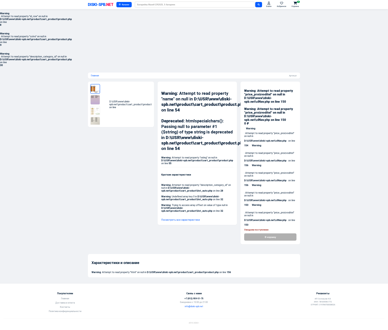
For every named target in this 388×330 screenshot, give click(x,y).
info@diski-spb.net (194, 306)
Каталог (125, 4)
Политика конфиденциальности (65, 311)
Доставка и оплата (65, 303)
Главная (95, 75)
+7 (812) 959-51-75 (193, 298)
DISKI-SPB (100, 4)
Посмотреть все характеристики (180, 219)
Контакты (65, 307)
